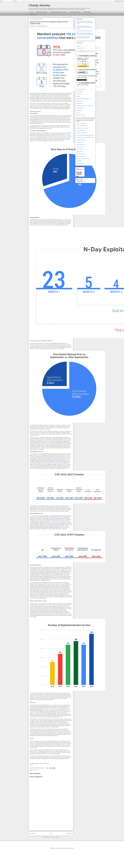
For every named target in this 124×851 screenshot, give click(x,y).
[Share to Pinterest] (55, 768)
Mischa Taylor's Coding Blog (82, 98)
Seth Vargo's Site (80, 108)
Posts (79, 45)
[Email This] (49, 768)
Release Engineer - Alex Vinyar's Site (84, 105)
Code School (79, 93)
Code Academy (79, 91)
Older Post (69, 833)
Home (31, 11)
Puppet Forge (79, 101)
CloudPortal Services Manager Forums (85, 137)
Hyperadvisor (79, 151)
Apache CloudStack (80, 123)
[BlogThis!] (51, 768)
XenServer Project (80, 163)
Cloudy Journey (39, 5)
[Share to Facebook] (53, 768)
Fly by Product (79, 147)
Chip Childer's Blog (80, 130)
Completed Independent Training (59, 11)
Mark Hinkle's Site (80, 154)
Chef (77, 86)
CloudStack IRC (80, 142)
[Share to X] (52, 768)
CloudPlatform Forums (81, 132)
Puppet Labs (79, 103)
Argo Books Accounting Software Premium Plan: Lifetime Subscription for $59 (84, 22)
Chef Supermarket (80, 89)
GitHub (78, 96)
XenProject (78, 161)
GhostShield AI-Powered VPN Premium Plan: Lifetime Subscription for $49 (84, 27)
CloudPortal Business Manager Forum (85, 135)
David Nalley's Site (80, 144)
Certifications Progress (41, 11)
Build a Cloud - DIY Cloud (82, 128)
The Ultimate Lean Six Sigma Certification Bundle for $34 (83, 37)
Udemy (78, 112)
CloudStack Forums (80, 139)
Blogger (72, 848)
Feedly (34, 769)
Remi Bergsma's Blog (81, 156)
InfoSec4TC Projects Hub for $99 (83, 30)
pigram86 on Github (81, 115)
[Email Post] (47, 767)
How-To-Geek (79, 149)
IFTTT (32, 764)
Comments (80, 48)
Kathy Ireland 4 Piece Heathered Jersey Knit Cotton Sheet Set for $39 (84, 34)
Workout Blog (87, 11)
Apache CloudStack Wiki (82, 125)
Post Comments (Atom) (54, 837)
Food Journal (33, 14)
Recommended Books (75, 11)
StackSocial (79, 110)
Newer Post (33, 833)
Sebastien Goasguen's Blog (82, 158)
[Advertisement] (51, 820)
